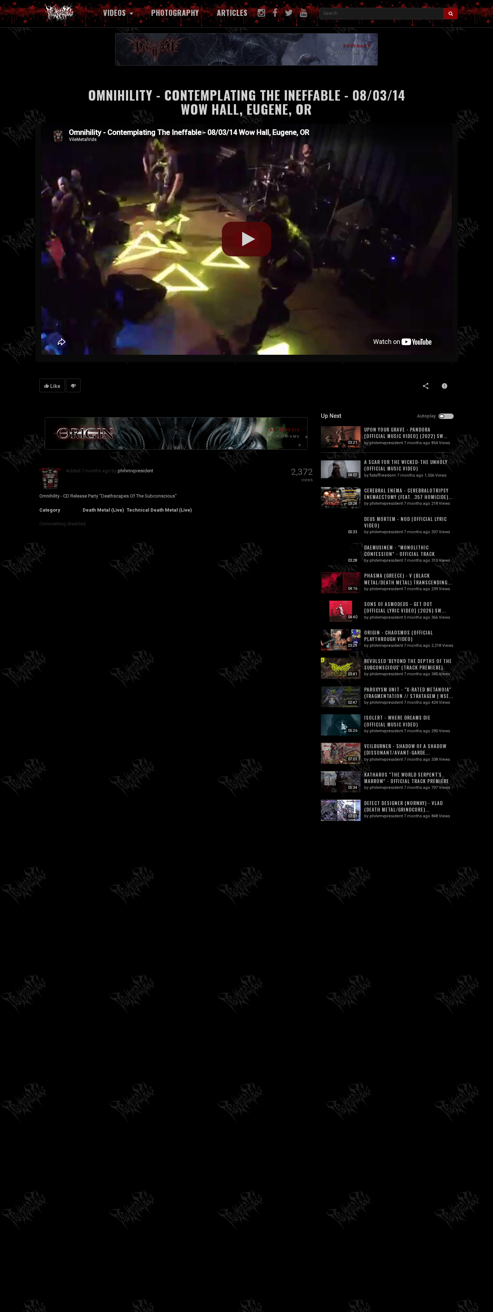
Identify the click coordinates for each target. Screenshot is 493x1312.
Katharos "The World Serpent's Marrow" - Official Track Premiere (406, 778)
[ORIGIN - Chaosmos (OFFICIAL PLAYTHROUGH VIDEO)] (341, 639)
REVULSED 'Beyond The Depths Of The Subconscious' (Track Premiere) (408, 664)
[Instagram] (261, 12)
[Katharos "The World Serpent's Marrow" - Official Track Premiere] (341, 781)
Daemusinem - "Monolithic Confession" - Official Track (399, 550)
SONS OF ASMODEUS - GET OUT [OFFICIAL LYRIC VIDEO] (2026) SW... (405, 607)
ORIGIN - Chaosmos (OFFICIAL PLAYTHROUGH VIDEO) (398, 635)
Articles (232, 12)
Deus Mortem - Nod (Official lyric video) (405, 522)
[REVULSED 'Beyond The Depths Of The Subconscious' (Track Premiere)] (341, 668)
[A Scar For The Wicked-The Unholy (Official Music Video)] (341, 469)
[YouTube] (303, 12)
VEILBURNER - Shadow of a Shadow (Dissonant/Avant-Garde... (405, 749)
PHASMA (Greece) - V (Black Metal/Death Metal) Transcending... (408, 579)
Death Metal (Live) (103, 510)
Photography (175, 12)
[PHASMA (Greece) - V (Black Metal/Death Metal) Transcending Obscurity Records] (341, 582)
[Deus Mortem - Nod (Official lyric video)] (341, 526)
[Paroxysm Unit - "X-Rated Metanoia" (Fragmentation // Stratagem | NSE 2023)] (341, 696)
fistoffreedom (383, 475)
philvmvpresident (135, 470)
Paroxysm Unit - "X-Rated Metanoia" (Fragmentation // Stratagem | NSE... (408, 692)
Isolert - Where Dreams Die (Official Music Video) (397, 721)
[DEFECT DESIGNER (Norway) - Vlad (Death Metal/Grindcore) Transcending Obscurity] (341, 810)
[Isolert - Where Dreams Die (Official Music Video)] (341, 724)
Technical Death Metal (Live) (159, 510)
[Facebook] (275, 12)
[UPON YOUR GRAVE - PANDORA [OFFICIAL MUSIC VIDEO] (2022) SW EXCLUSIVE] (341, 436)
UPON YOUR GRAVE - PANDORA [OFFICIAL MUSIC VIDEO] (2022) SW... (406, 432)
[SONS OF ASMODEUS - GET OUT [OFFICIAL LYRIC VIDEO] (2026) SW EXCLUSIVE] (341, 611)
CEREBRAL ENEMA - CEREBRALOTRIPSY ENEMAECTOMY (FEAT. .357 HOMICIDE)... (408, 493)
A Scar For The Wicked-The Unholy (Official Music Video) (406, 465)
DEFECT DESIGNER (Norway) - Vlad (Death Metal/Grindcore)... (403, 806)
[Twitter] (289, 12)
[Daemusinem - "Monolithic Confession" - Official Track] (341, 554)
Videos (115, 12)
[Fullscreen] (441, 343)
